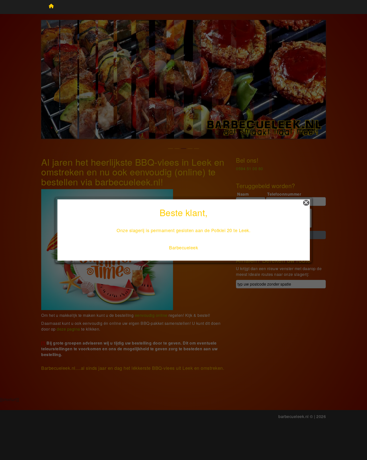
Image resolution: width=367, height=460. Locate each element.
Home (51, 7)
